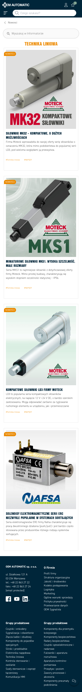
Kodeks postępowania (56, 585)
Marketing (49, 593)
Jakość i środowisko (55, 581)
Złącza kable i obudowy (18, 637)
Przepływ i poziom (54, 668)
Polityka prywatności (55, 601)
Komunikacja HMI (15, 676)
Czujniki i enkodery (16, 629)
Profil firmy (50, 573)
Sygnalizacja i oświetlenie (20, 633)
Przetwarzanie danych (56, 605)
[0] (73, 5)
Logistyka (49, 589)
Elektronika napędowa (18, 653)
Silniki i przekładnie (16, 649)
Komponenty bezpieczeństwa (60, 637)
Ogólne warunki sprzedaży (58, 597)
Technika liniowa (15, 657)
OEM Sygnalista (52, 609)
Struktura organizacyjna (57, 577)
